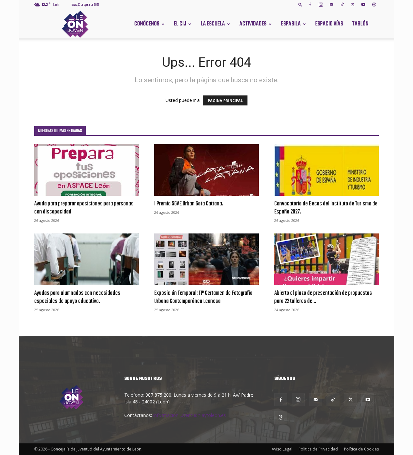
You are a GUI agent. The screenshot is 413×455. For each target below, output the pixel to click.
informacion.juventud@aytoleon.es (189, 415)
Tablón (360, 24)
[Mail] (331, 4)
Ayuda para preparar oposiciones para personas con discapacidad (84, 208)
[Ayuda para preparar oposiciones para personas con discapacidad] (86, 170)
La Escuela (213, 24)
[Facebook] (310, 4)
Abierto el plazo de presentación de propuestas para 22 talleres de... (323, 297)
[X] (353, 4)
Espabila (291, 24)
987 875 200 (158, 395)
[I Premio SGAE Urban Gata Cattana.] (206, 170)
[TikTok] (342, 4)
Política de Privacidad (318, 449)
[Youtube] (363, 4)
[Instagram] (321, 4)
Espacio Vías (329, 24)
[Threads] (374, 4)
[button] (300, 4)
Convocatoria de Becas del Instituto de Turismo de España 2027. (326, 208)
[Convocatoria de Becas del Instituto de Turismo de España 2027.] (326, 170)
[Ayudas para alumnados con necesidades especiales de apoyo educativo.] (86, 259)
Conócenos (146, 24)
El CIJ (180, 24)
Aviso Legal (282, 449)
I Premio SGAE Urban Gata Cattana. (188, 204)
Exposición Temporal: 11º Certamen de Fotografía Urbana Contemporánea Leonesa (203, 297)
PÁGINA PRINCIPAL (225, 100)
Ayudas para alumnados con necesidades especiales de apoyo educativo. (77, 297)
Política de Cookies (361, 449)
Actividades (253, 24)
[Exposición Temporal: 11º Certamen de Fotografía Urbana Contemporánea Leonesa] (206, 259)
